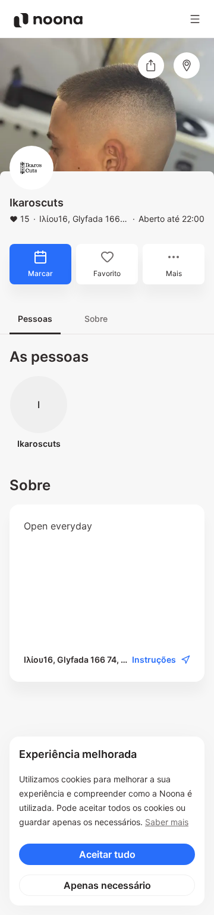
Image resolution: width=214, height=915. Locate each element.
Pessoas (35, 319)
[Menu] (194, 19)
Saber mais (166, 822)
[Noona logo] (48, 20)
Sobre (96, 319)
